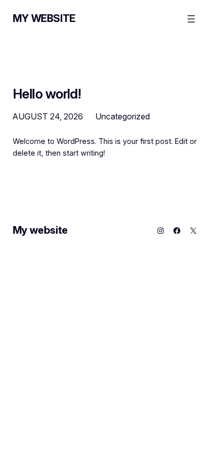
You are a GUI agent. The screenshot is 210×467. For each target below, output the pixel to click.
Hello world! (47, 94)
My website (44, 18)
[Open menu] (191, 19)
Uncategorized (122, 116)
